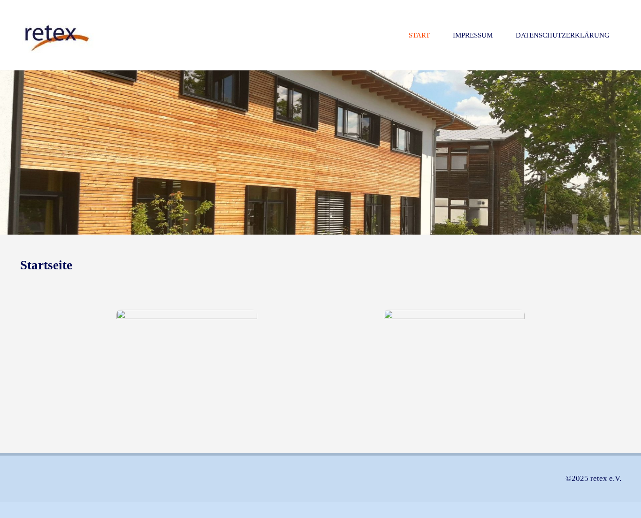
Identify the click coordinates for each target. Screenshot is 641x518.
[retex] (57, 34)
